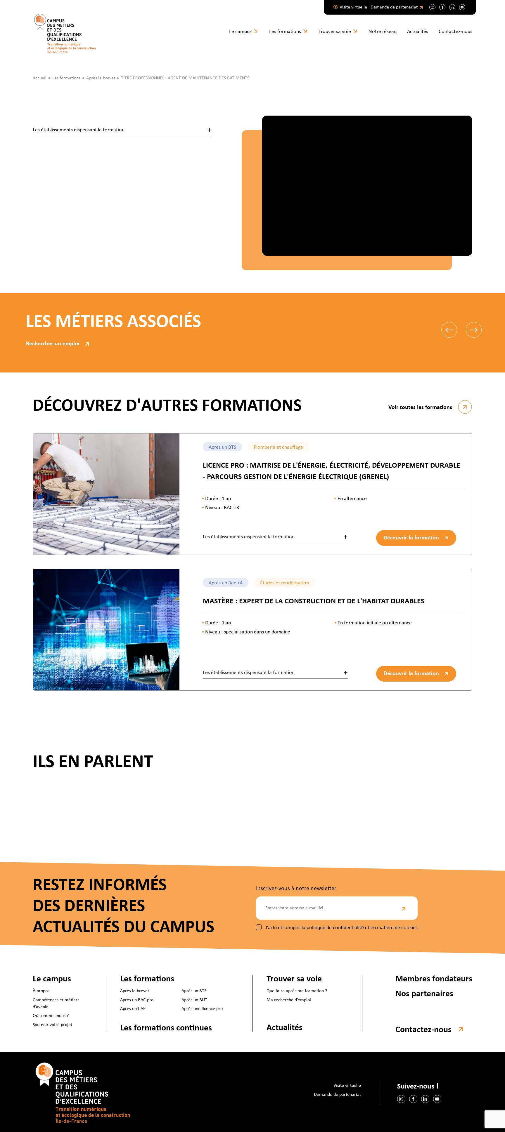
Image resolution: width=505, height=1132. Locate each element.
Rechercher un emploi (52, 344)
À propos (41, 991)
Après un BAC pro (136, 1000)
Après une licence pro (202, 1009)
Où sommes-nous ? (51, 1016)
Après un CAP (133, 1009)
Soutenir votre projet (52, 1025)
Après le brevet (134, 991)
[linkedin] (452, 7)
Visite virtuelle (353, 7)
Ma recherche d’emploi (289, 1000)
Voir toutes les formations (420, 407)
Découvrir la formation (411, 538)
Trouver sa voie (335, 31)
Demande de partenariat (394, 7)
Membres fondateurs (433, 979)
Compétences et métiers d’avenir (56, 1003)
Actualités (417, 31)
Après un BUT (194, 1000)
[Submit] (404, 908)
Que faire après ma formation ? (297, 991)
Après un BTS (193, 991)
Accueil (39, 78)
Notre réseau (383, 31)
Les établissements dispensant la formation (78, 130)
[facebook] (442, 7)
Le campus (240, 31)
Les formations (285, 31)
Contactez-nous (455, 31)
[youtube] (462, 7)
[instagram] (432, 7)
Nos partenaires (424, 994)
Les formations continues (166, 1028)
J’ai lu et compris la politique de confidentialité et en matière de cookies (341, 928)
